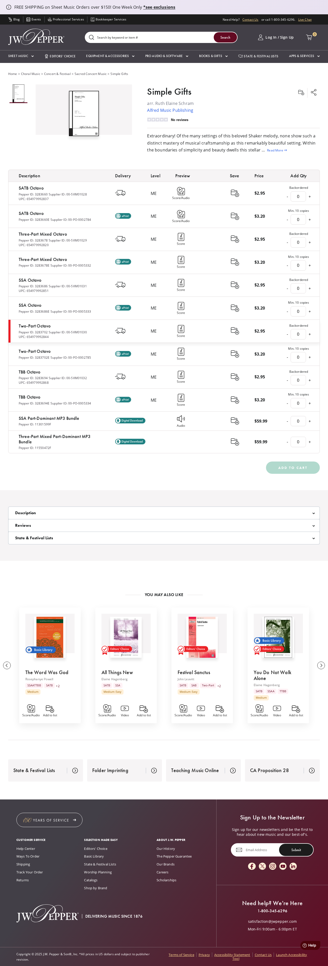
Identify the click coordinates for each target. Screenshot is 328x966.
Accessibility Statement (232, 954)
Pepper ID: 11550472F (35, 448)
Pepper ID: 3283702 (33, 332)
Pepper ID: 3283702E (34, 357)
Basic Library (94, 856)
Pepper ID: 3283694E (34, 403)
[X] (262, 867)
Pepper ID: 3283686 (33, 286)
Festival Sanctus (194, 672)
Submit (296, 850)
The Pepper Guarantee (174, 856)
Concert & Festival (57, 74)
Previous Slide (7, 665)
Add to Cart (293, 467)
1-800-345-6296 (272, 911)
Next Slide (321, 665)
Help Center (25, 848)
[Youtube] (282, 867)
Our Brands (166, 864)
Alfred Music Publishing (170, 110)
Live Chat (305, 19)
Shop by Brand (95, 888)
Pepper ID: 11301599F (35, 424)
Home (12, 74)
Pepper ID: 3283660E (34, 219)
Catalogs (90, 880)
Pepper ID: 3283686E (34, 311)
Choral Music (30, 74)
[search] (91, 37)
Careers (162, 872)
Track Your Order (29, 872)
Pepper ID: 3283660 (33, 194)
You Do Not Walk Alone (272, 675)
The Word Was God (47, 672)
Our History (166, 848)
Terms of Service (181, 954)
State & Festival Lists (100, 864)
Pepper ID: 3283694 (33, 378)
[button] (21, 56)
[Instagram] (272, 867)
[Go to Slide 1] (18, 93)
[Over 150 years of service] (49, 820)
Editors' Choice (95, 848)
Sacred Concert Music (91, 74)
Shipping (23, 864)
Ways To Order (27, 856)
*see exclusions (159, 7)
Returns (22, 880)
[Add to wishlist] (301, 92)
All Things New (117, 672)
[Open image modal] (83, 115)
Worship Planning (98, 872)
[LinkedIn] (293, 867)
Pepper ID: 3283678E (34, 265)
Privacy (204, 954)
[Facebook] (252, 867)
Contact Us (250, 19)
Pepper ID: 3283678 (33, 240)
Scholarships (166, 880)
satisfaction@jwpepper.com (272, 921)
